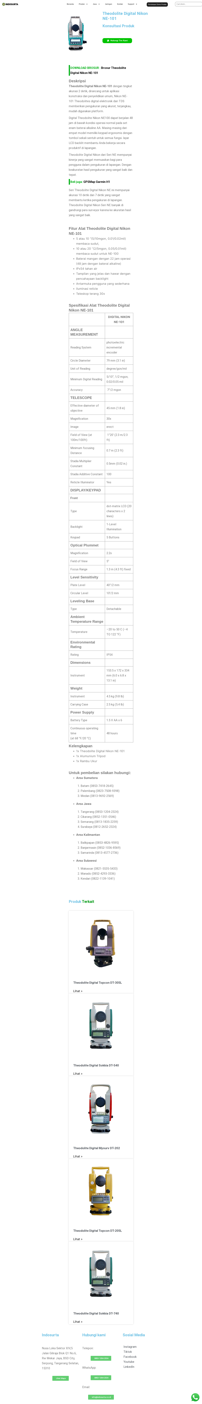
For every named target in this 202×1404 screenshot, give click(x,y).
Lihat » (78, 991)
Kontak (120, 4)
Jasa (95, 4)
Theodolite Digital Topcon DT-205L (97, 1230)
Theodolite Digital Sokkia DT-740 (96, 1313)
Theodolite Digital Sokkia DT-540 (96, 1065)
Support (131, 4)
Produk (82, 4)
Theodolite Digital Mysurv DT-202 (96, 1148)
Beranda (70, 4)
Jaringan (108, 4)
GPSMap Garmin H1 (96, 182)
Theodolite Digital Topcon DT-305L (97, 982)
